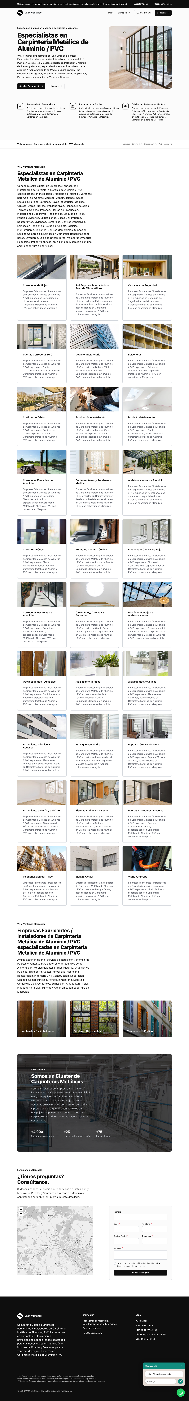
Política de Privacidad (145, 1263)
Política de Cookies (145, 1325)
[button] (55, 1240)
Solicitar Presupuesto (30, 86)
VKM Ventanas (33, 12)
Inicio (111, 13)
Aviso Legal (141, 1320)
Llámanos (54, 86)
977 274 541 (145, 13)
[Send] (180, 1381)
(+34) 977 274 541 (92, 1328)
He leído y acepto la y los (138, 1264)
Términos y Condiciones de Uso (131, 1266)
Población (147, 1236)
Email (117, 1224)
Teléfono (147, 1224)
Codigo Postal (121, 1236)
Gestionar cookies (163, 4)
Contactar (161, 13)
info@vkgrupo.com (92, 1333)
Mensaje (118, 1248)
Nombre (118, 1212)
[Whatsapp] (181, 1392)
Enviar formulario (140, 1272)
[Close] (181, 1366)
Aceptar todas (141, 4)
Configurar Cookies (145, 1338)
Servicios (122, 13)
